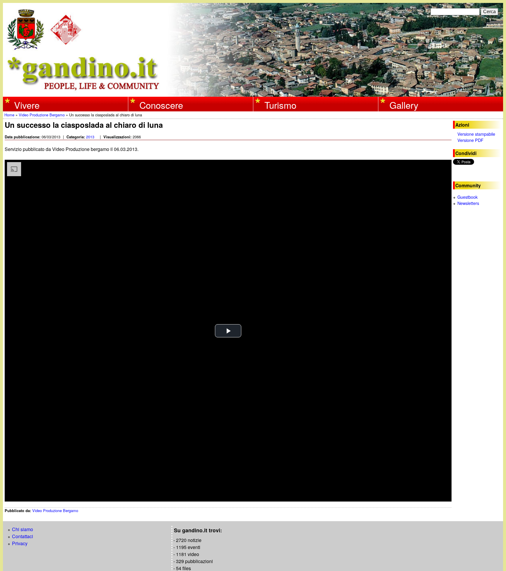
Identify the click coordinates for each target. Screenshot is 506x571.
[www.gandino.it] (253, 93)
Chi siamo (22, 529)
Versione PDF (470, 140)
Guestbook (467, 197)
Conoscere (161, 104)
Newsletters (468, 203)
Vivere (27, 104)
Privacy (20, 543)
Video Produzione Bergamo (42, 115)
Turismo (280, 104)
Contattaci (22, 536)
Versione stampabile (476, 134)
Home (9, 115)
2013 (90, 137)
